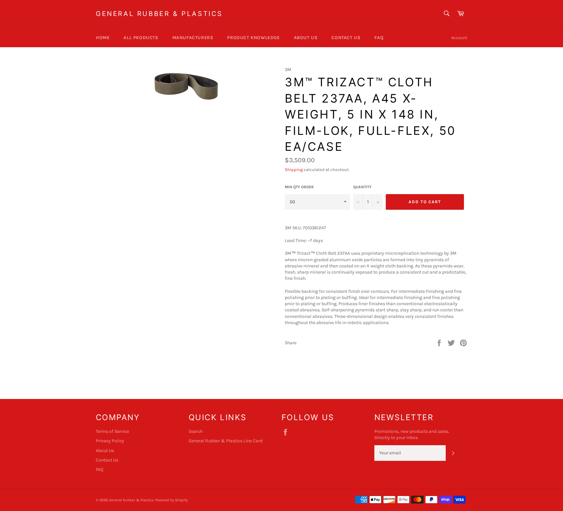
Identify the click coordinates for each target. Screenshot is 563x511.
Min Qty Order (299, 187)
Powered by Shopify (171, 500)
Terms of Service (112, 431)
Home (102, 37)
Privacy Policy (110, 441)
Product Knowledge (253, 37)
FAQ (378, 37)
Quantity (362, 187)
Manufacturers (192, 37)
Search (196, 431)
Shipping (294, 169)
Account (459, 37)
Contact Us (345, 37)
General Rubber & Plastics (159, 14)
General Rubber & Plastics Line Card (226, 441)
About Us (306, 37)
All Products (140, 37)
